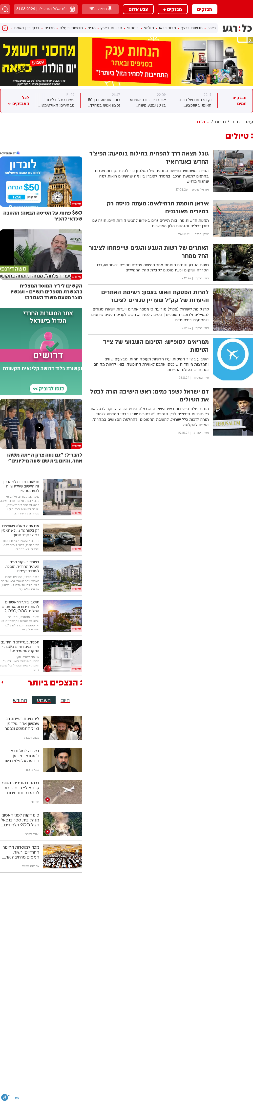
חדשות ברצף (192, 28)
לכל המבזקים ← (18, 101)
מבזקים (204, 9)
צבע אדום (138, 9)
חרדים (49, 28)
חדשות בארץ (111, 28)
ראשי (212, 28)
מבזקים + (172, 9)
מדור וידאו (167, 28)
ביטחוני (133, 28)
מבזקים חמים (239, 101)
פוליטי (149, 28)
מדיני (92, 28)
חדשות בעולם (71, 28)
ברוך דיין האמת (27, 28)
